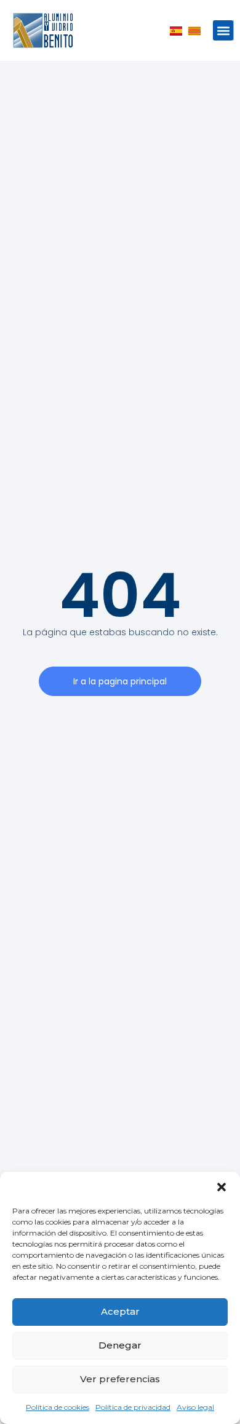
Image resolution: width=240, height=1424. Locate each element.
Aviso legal (195, 1407)
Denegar (120, 1345)
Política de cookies (57, 1407)
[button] (221, 1187)
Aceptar (120, 1311)
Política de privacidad (132, 1407)
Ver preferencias (120, 1379)
